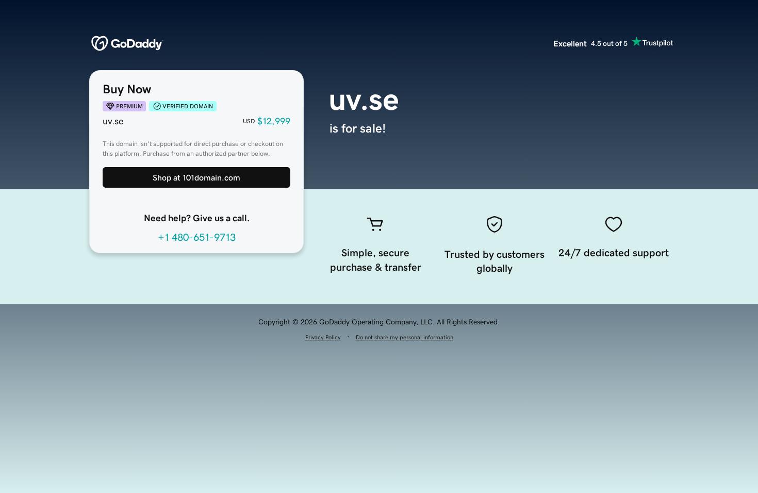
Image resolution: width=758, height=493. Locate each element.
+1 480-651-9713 (197, 237)
